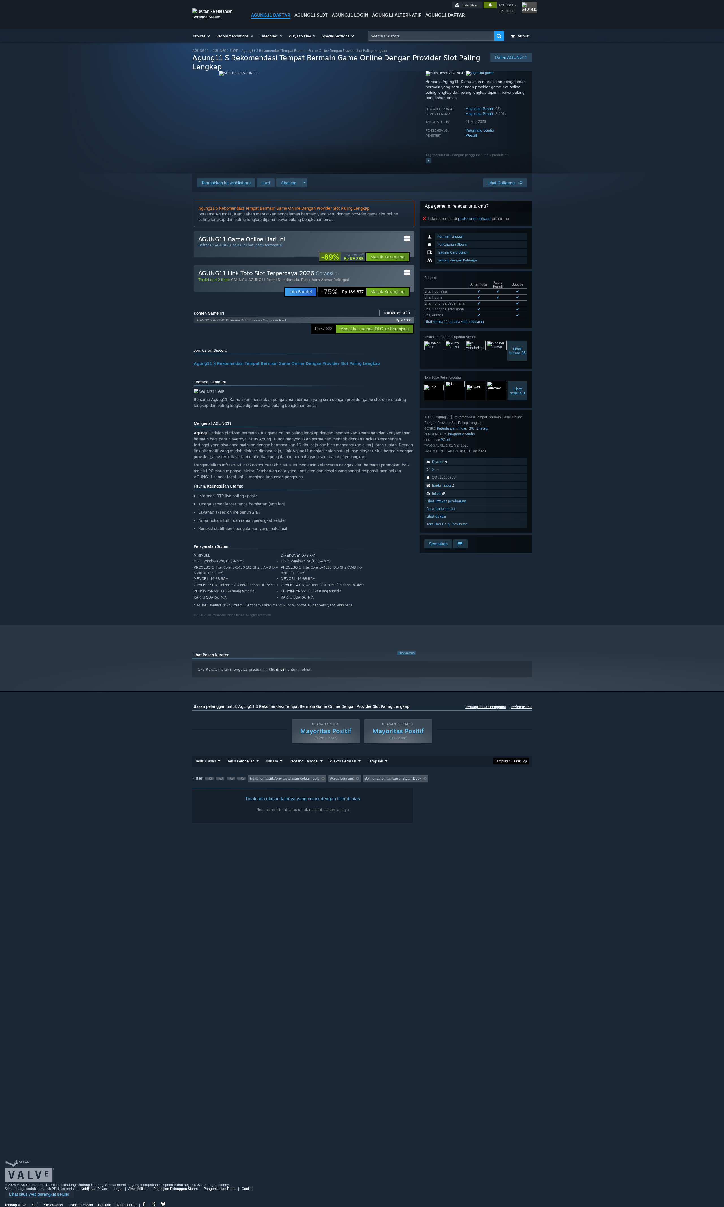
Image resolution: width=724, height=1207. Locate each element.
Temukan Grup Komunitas (446, 524)
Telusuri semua (397, 313)
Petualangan (447, 428)
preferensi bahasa (474, 218)
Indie (462, 428)
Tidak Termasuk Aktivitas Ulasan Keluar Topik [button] (284, 779)
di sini (281, 669)
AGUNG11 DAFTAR (270, 15)
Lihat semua (406, 653)
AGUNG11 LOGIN (350, 15)
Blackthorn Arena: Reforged (325, 279)
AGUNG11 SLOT (311, 15)
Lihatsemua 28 (517, 350)
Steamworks (53, 1205)
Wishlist (523, 36)
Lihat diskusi (436, 516)
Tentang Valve (15, 1205)
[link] (342, 256)
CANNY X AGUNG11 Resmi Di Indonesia (265, 279)
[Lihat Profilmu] (527, 7)
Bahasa (272, 761)
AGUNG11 (506, 5)
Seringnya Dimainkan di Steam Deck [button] (393, 779)
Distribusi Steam (80, 1205)
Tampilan (375, 761)
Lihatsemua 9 (517, 391)
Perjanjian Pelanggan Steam (175, 1189)
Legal (118, 1189)
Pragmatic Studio (480, 130)
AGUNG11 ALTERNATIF (396, 15)
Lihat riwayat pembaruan (446, 501)
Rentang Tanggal (303, 761)
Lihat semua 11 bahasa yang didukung (454, 322)
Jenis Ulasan (205, 761)
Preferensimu (521, 707)
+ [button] (428, 160)
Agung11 (202, 432)
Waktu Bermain (343, 761)
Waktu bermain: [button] (342, 779)
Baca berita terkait (440, 509)
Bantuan (104, 1205)
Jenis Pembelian (241, 761)
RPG (471, 428)
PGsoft (471, 135)
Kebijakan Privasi (94, 1189)
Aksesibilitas (137, 1189)
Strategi (482, 428)
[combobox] (431, 36)
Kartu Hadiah (126, 1205)
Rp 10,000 (506, 11)
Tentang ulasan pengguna (485, 707)
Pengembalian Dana (220, 1189)
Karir (35, 1205)
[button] (202, 35)
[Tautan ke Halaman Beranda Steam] (217, 16)
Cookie (247, 1189)
